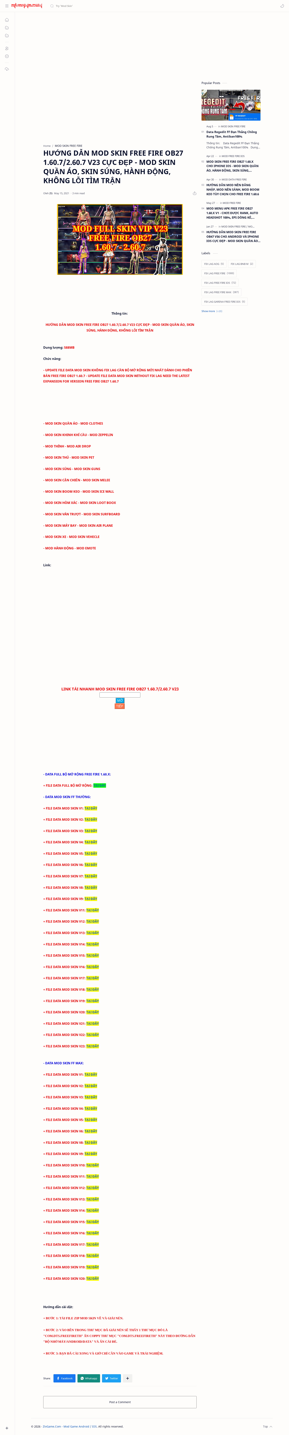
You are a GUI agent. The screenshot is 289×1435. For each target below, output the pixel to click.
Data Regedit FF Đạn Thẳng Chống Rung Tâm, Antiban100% (231, 134)
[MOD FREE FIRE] (232, 203)
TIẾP (119, 706)
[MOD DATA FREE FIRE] (234, 179)
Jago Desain (150, 1426)
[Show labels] (213, 311)
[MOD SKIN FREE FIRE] (233, 126)
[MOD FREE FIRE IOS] (233, 156)
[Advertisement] (149, 45)
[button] (282, 6)
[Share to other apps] (127, 1378)
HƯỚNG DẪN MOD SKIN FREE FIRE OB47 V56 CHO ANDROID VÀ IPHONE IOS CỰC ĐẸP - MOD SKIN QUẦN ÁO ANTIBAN (232, 236)
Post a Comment (120, 1402)
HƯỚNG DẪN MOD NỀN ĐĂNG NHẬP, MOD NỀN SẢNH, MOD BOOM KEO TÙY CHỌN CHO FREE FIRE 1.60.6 (232, 189)
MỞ (120, 700)
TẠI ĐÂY (99, 785)
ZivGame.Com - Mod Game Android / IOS (70, 1426)
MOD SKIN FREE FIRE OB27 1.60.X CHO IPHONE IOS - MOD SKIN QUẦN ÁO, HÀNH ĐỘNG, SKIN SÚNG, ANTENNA (232, 166)
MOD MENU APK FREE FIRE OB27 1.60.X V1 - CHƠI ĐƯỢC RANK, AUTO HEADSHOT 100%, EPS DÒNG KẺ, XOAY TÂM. (232, 213)
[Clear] (112, 6)
